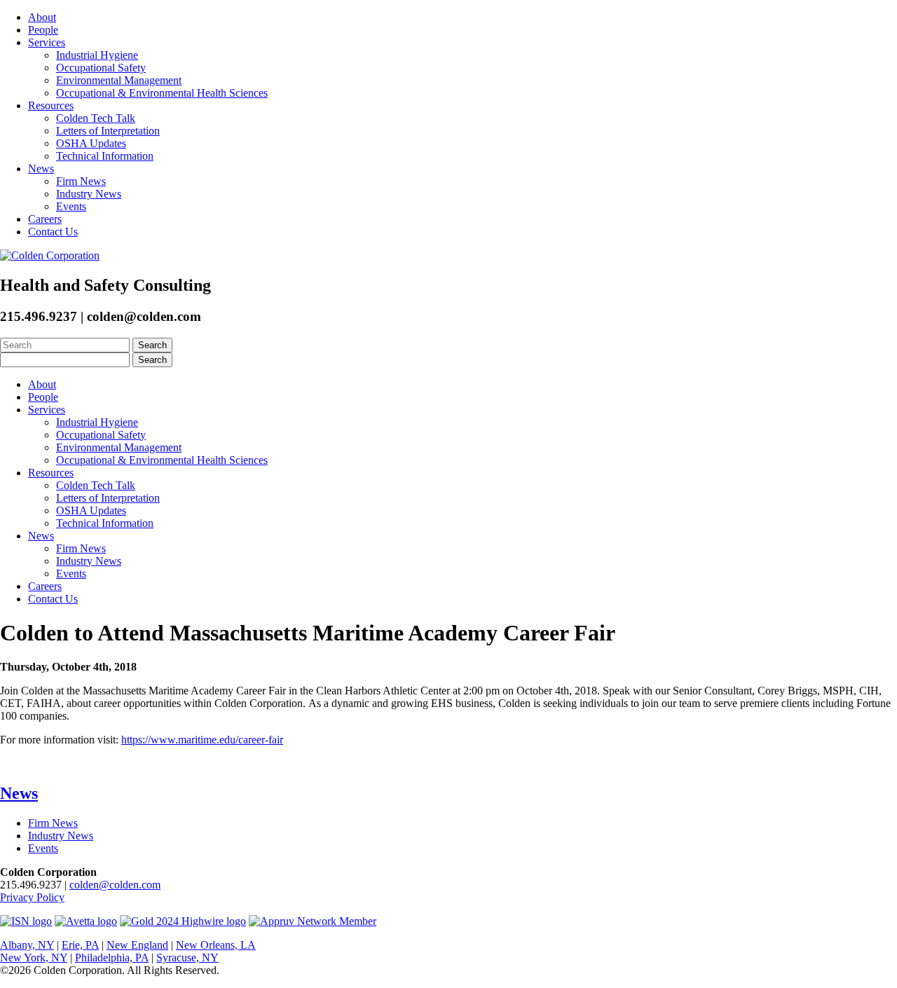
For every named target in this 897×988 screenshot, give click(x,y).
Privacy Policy (32, 897)
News (41, 168)
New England (137, 945)
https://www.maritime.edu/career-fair (202, 740)
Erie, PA (80, 945)
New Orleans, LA (216, 945)
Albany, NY (27, 945)
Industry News (88, 194)
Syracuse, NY (187, 957)
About (42, 17)
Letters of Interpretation (108, 131)
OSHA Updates (91, 143)
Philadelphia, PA (112, 957)
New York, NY (33, 957)
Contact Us (53, 232)
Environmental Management (119, 80)
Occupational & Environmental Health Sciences (162, 93)
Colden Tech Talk (95, 118)
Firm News (81, 181)
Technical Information (104, 156)
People (43, 30)
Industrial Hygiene (97, 55)
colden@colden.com (114, 885)
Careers (45, 219)
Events (71, 206)
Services (46, 42)
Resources (51, 105)
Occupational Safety (101, 68)
